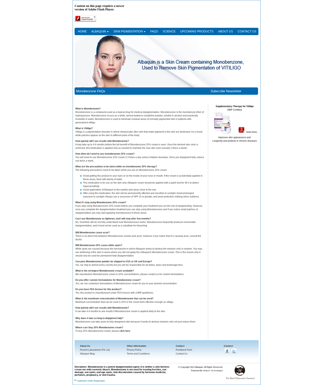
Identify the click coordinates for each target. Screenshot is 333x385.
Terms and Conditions (138, 353)
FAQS (154, 31)
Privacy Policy (134, 350)
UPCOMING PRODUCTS (197, 31)
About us (225, 31)
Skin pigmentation (128, 31)
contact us (247, 31)
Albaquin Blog (87, 353)
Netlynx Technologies (213, 370)
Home (82, 31)
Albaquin (98, 31)
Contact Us (181, 353)
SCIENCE (169, 31)
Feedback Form (184, 350)
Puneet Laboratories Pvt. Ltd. (95, 350)
